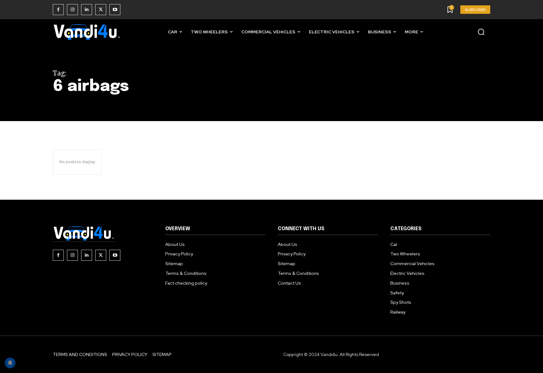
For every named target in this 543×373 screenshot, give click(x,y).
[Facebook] (58, 9)
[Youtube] (114, 9)
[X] (100, 9)
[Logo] (87, 32)
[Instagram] (72, 9)
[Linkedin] (86, 9)
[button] (481, 32)
